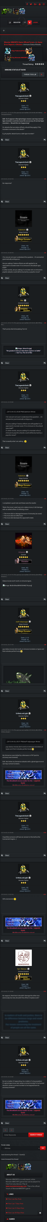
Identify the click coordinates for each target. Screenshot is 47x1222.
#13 (45, 1077)
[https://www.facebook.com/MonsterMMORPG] (27, 4)
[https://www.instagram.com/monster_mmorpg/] (44, 4)
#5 (45, 402)
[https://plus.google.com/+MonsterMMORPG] (35, 4)
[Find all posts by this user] (2, 139)
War (2, 324)
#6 (45, 498)
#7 (45, 575)
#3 (45, 253)
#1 (45, 112)
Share (7, 140)
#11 (45, 894)
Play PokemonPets (18, 51)
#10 (45, 832)
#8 (45, 644)
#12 (45, 991)
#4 (45, 323)
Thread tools (29, 74)
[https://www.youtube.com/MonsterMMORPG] (40, 4)
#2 (45, 179)
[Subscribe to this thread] (41, 74)
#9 (45, 730)
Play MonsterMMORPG (19, 58)
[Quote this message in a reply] (44, 139)
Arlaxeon (3, 576)
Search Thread (36, 1135)
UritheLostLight (5, 732)
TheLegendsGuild (6, 114)
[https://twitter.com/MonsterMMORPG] (31, 4)
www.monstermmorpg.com (16, 1186)
